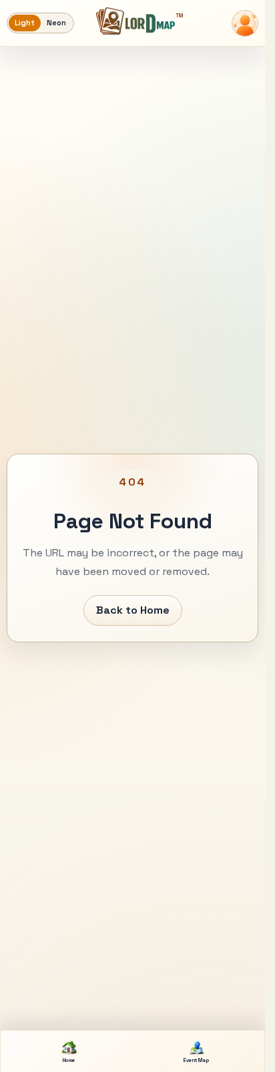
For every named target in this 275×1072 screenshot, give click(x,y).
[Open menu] (245, 23)
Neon (56, 22)
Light (25, 22)
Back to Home (133, 610)
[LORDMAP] (135, 21)
